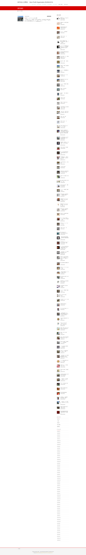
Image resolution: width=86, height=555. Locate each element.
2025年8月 (58, 448)
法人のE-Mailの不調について (64, 308)
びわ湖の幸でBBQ (62, 166)
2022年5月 (58, 508)
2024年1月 (58, 474)
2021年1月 (58, 536)
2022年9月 (58, 500)
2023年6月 (58, 487)
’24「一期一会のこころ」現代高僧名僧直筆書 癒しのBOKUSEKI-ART (64, 138)
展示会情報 (49, 16)
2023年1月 (58, 493)
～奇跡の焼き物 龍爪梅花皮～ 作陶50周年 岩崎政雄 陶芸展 (64, 237)
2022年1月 (58, 515)
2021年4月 (58, 532)
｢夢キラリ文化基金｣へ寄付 (64, 383)
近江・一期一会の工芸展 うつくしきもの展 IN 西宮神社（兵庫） (64, 219)
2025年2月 (58, 455)
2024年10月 (59, 461)
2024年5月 (58, 468)
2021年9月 (58, 523)
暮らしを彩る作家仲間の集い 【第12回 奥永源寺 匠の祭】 (64, 152)
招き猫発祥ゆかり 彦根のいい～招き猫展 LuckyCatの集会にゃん (64, 158)
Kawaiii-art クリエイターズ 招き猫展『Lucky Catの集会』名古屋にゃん (64, 199)
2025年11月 (58, 442)
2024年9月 (58, 463)
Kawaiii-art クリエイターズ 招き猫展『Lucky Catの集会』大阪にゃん (64, 204)
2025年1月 (58, 457)
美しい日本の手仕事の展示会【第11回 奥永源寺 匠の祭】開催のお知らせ (64, 247)
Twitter (19, 548)
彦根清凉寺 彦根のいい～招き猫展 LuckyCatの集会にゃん (64, 143)
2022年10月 (59, 498)
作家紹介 (58, 422)
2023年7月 (58, 485)
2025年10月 (59, 444)
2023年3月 (58, 491)
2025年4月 (58, 453)
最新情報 (58, 426)
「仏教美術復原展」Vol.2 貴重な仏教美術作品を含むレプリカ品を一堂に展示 (64, 314)
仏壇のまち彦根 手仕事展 (64, 147)
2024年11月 (58, 459)
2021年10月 (59, 521)
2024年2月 (58, 472)
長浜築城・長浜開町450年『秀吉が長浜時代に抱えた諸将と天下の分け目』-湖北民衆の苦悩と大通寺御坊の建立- (64, 132)
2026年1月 (58, 438)
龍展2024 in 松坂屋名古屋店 (64, 213)
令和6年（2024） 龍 (63, 227)
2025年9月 (58, 446)
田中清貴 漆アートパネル (64, 74)
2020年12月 (59, 538)
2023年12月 (59, 476)
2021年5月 (58, 530)
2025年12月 (59, 440)
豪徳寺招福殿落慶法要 (63, 392)
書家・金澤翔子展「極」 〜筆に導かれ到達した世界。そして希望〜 (64, 41)
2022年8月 (58, 502)
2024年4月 (58, 470)
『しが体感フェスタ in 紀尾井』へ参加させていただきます (64, 402)
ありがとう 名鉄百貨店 (63, 31)
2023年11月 (58, 478)
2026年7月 (58, 431)
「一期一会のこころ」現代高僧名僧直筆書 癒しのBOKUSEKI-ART (64, 252)
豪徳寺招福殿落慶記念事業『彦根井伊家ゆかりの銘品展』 (64, 412)
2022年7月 (58, 504)
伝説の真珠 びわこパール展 (64, 299)
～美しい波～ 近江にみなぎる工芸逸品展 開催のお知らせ (64, 112)
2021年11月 (58, 519)
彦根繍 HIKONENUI (63, 88)
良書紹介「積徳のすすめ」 (64, 102)
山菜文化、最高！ (62, 97)
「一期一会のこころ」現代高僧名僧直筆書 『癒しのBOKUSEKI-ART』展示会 (64, 356)
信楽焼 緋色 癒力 (63, 116)
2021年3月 (58, 534)
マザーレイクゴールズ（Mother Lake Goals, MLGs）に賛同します (63, 323)
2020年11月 (58, 540)
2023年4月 (58, 489)
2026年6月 (58, 433)
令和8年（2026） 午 (63, 36)
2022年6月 (58, 506)
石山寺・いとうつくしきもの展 (31, 18)
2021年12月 (59, 517)
